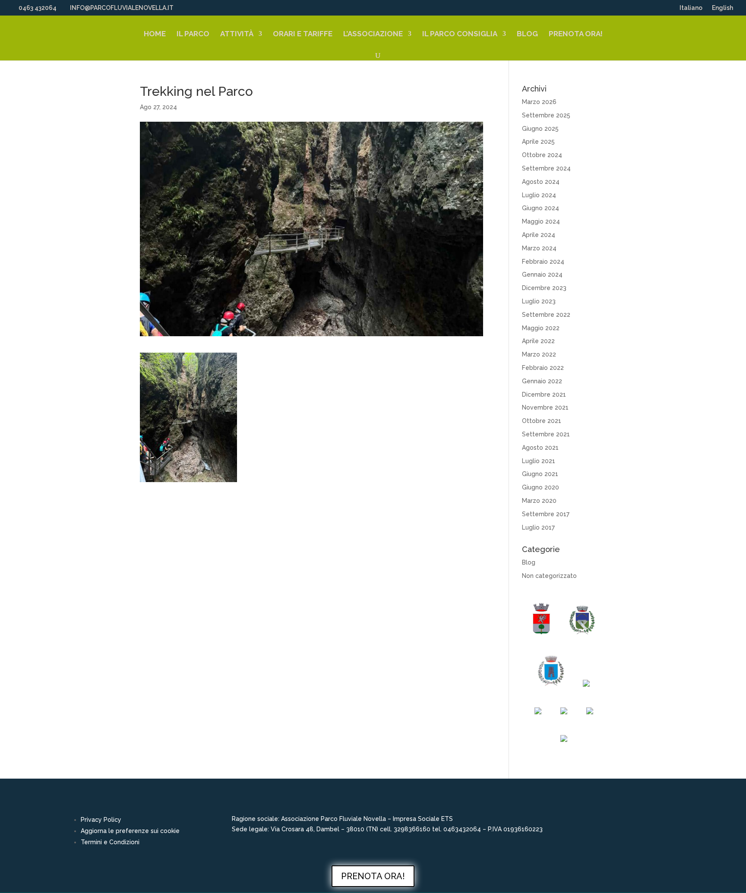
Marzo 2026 (539, 101)
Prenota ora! (576, 34)
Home (155, 34)
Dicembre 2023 (544, 287)
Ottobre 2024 (542, 154)
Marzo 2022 (539, 354)
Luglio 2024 (539, 195)
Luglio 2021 (538, 461)
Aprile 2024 (538, 234)
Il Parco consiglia (459, 34)
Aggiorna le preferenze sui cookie (130, 830)
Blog (527, 34)
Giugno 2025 (540, 128)
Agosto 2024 (541, 181)
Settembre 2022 (546, 314)
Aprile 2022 (538, 341)
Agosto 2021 (540, 447)
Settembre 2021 (546, 434)
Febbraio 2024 (543, 261)
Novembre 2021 (545, 407)
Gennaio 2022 (542, 381)
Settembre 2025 (546, 115)
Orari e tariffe (302, 34)
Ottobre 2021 (541, 420)
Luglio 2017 (538, 527)
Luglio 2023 (539, 301)
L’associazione (373, 34)
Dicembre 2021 (544, 394)
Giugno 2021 (540, 473)
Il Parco (193, 34)
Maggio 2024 (541, 221)
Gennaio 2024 (542, 274)
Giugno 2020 (540, 487)
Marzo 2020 (539, 500)
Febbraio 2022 (543, 367)
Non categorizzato (549, 575)
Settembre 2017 (545, 514)
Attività (236, 34)
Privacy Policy (101, 819)
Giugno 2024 (540, 208)
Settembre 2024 (546, 168)
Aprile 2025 (538, 141)
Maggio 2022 (541, 328)
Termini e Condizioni (110, 842)
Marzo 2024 (539, 248)
